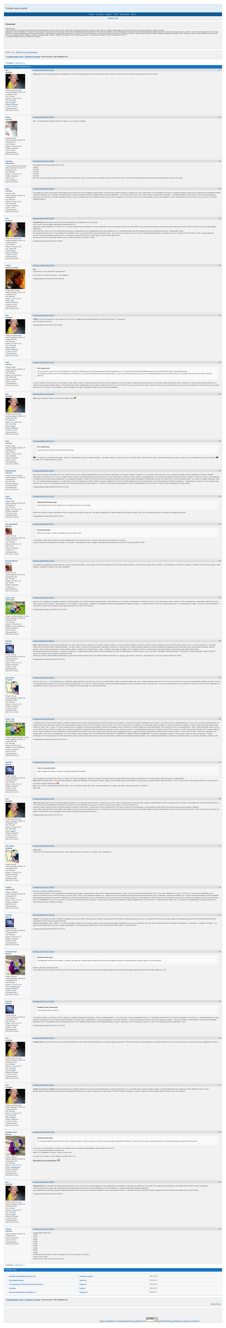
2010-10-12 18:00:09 (47, 1182)
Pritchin (8, 1229)
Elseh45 (12, 102)
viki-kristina (9, 678)
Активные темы (113, 18)
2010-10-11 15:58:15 (47, 641)
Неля (7, 496)
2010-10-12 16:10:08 (47, 1132)
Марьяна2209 (10, 471)
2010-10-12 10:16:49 (47, 799)
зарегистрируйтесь (31, 52)
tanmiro (8, 887)
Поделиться (37, 70)
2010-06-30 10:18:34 (47, 265)
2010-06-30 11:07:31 (47, 315)
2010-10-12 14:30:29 (47, 1001)
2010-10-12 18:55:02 (47, 1229)
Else (7, 70)
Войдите (19, 52)
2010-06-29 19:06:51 (47, 161)
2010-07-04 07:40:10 (47, 441)
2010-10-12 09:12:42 (47, 762)
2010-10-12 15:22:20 (47, 1038)
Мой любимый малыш (16, 1280)
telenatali (8, 161)
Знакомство (83, 1292)
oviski (12, 300)
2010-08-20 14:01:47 (47, 471)
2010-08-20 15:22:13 (47, 561)
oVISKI (7, 265)
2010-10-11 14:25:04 (47, 597)
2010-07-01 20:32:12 (47, 362)
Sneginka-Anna (11, 952)
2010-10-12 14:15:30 (47, 915)
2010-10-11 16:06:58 (47, 677)
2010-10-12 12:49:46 (47, 887)
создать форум (215, 1304)
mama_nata (9, 598)
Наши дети (83, 1280)
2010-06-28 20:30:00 (47, 70)
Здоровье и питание (32, 57)
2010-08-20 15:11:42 (47, 524)
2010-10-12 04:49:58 (47, 719)
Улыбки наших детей (15, 57)
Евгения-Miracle (11, 524)
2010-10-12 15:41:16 (47, 1085)
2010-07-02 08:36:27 (47, 394)
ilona (7, 189)
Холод (7, 117)
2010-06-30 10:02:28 (47, 218)
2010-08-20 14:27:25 (47, 496)
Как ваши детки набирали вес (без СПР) (22, 1276)
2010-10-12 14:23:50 (47, 951)
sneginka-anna (15, 986)
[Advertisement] (36, 43)
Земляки (82, 1288)
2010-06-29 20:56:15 (47, 189)
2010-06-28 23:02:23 (47, 117)
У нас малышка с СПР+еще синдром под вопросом (26, 1284)
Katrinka (8, 641)
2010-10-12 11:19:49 (47, 846)
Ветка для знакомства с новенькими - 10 (22, 1292)
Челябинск (12, 1288)
